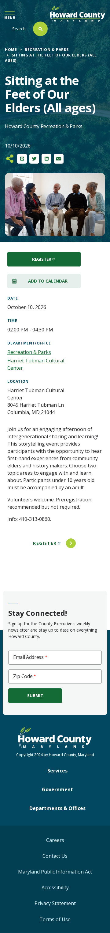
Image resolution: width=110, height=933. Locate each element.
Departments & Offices (57, 808)
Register (45, 543)
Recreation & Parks (47, 49)
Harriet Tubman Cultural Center (35, 364)
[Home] (77, 14)
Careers (55, 840)
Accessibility (55, 887)
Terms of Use (55, 919)
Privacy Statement (55, 903)
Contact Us (55, 856)
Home (11, 49)
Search (19, 29)
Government (57, 789)
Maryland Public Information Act (55, 871)
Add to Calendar (48, 281)
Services (57, 770)
